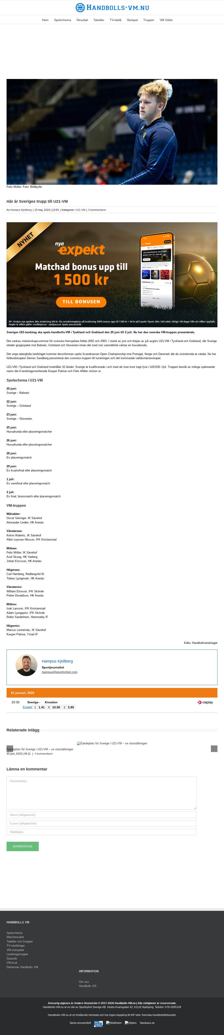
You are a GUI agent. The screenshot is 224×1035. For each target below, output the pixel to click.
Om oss (84, 981)
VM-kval (12, 962)
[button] (179, 19)
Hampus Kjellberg (21, 209)
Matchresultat (15, 937)
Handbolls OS (87, 986)
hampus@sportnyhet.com (59, 672)
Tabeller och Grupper (20, 941)
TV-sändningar (16, 945)
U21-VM (80, 209)
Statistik (12, 958)
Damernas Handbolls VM (22, 967)
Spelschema (14, 933)
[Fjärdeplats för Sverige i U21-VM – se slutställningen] (112, 743)
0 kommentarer (97, 209)
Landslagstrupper (17, 954)
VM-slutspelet (15, 950)
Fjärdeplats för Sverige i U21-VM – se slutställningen (40, 749)
